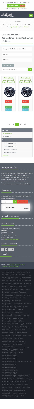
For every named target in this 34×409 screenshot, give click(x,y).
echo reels (20, 352)
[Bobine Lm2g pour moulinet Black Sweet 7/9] (25, 92)
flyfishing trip (14, 274)
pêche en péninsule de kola (24, 314)
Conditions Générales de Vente (17, 265)
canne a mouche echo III (7, 387)
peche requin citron (26, 294)
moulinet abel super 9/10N (21, 332)
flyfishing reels (20, 280)
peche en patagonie (6, 324)
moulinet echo (13, 352)
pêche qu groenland (19, 307)
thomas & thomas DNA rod (22, 378)
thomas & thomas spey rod (22, 384)
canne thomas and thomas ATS (9, 366)
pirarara (23, 291)
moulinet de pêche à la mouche (9, 278)
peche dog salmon (6, 298)
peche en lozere (5, 326)
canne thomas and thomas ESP (9, 363)
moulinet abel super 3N (7, 329)
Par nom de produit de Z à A (10, 146)
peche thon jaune (13, 297)
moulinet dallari (5, 350)
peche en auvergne (17, 320)
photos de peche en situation (23, 271)
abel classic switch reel (21, 341)
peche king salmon (18, 303)
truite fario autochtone (7, 301)
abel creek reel (28, 327)
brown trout (15, 289)
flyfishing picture (5, 274)
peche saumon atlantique (8, 295)
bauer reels (14, 393)
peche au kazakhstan (7, 327)
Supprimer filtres (8, 65)
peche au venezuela (17, 310)
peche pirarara (5, 292)
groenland (25, 306)
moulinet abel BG (25, 347)
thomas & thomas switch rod (8, 386)
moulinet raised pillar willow (20, 343)
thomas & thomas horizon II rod (24, 376)
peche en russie (23, 326)
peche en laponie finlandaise (19, 324)
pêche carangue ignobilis (14, 284)
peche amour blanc (18, 283)
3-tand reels (5, 352)
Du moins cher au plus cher (10, 149)
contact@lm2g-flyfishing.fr (11, 2)
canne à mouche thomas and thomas (10, 275)
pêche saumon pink (26, 284)
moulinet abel (5, 280)
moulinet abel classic (16, 340)
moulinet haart (20, 392)
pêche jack (4, 286)
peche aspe (5, 297)
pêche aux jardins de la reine (8, 309)
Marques (5, 60)
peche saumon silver (16, 300)
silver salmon (18, 281)
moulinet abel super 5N (7, 330)
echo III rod (17, 387)
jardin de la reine (17, 306)
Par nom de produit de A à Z (10, 143)
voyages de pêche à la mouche (23, 272)
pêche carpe (22, 287)
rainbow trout (9, 291)
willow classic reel (6, 344)
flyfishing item (22, 274)
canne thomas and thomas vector (9, 355)
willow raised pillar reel (17, 344)
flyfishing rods (28, 280)
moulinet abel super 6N (20, 330)
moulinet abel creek (18, 327)
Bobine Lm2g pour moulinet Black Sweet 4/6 (8, 80)
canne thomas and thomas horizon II (10, 356)
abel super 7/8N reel (17, 336)
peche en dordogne (6, 320)
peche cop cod (15, 326)
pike (15, 291)
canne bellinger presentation (8, 392)
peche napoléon (28, 295)
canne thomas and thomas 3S (9, 361)
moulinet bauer (22, 393)
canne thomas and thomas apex (9, 372)
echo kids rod (5, 389)
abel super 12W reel (18, 338)
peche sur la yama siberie (18, 321)
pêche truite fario (27, 283)
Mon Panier (17, 6)
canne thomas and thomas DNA (9, 359)
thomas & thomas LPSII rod (8, 378)
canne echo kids (26, 387)
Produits (12, 25)
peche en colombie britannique (22, 317)
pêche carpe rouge (6, 289)
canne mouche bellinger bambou (17, 389)
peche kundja (17, 301)
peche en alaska (19, 312)
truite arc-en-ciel (5, 287)
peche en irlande (17, 315)
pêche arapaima (14, 292)
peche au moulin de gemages (8, 314)
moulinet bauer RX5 (6, 396)
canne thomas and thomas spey (9, 367)
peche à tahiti (10, 307)
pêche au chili (20, 309)
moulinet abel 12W (6, 333)
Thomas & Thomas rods (25, 277)
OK (30, 69)
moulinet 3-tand (21, 350)
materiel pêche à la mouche (8, 272)
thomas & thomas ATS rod (8, 384)
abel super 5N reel (27, 335)
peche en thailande (6, 321)
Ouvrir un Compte (11, 8)
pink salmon (28, 289)
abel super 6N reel (6, 336)
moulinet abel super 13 (18, 333)
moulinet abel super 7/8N (7, 332)
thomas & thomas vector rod (8, 376)
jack (3, 291)
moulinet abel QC (6, 349)
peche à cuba (27, 315)
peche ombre (23, 298)
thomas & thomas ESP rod (8, 382)
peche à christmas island (7, 312)
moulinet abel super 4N (20, 329)
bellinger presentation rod (19, 390)
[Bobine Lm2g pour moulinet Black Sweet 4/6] (8, 92)
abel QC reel (22, 349)
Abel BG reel (15, 349)
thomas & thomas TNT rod (22, 382)
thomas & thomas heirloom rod (23, 386)
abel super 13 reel (6, 340)
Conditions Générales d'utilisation (10, 266)
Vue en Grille (8, 133)
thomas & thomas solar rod (24, 375)
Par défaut (5, 155)
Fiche (8, 110)
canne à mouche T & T (26, 275)
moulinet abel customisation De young (10, 347)
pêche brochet (14, 287)
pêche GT (4, 284)
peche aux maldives (27, 323)
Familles (5, 54)
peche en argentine (16, 323)
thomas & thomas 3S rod (7, 381)
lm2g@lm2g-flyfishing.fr (12, 239)
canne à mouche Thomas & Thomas (10, 277)
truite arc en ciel (22, 286)
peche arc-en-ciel (13, 286)
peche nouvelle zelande (7, 317)
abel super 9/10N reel (7, 338)
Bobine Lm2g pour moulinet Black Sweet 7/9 (25, 80)
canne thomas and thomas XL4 (25, 361)
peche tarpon (23, 297)
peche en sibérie (6, 323)
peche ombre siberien (7, 303)
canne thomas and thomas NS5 (9, 373)
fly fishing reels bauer (20, 395)
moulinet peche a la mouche (24, 278)
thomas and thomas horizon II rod (9, 379)
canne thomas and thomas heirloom (10, 370)
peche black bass (6, 304)
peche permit (23, 292)
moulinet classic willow (7, 343)
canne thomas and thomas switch (9, 369)
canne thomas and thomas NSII (9, 375)
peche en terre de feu (18, 318)
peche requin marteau (15, 294)
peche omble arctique (7, 306)
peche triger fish (27, 303)
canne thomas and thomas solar (9, 353)
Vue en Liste (8, 136)
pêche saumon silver (6, 283)
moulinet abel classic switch (8, 341)
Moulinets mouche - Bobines (24, 25)
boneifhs (22, 289)
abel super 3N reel (6, 335)
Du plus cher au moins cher (10, 152)
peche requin (5, 294)
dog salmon (15, 298)
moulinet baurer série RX (7, 395)
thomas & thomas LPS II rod (25, 379)
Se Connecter (23, 8)
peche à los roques (6, 310)
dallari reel (13, 350)
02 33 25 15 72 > (25, 2)
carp (19, 291)
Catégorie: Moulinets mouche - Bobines (14, 49)
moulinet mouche (6, 393)
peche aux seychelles (7, 315)
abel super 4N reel (17, 335)
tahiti (3, 307)
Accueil (5, 25)
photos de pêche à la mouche (8, 271)
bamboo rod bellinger (7, 390)
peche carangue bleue (17, 304)
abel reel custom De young (8, 346)
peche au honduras (6, 318)
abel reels (12, 280)
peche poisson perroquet (7, 281)
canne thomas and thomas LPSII (9, 358)
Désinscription (22, 202)
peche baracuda (6, 300)
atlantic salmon (19, 295)
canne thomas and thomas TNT (9, 364)
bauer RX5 (15, 396)
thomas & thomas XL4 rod (21, 381)
